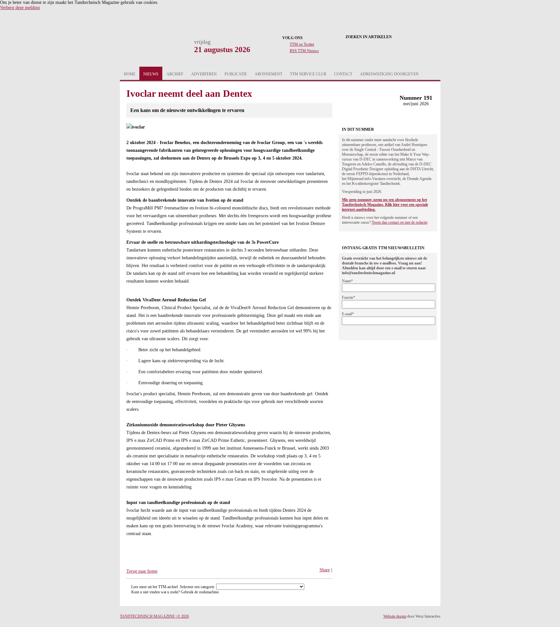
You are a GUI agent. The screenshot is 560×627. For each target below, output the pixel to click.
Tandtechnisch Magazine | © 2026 (154, 616)
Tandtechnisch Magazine (152, 49)
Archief (175, 74)
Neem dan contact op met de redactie (399, 222)
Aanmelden (411, 74)
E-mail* (348, 314)
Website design (394, 616)
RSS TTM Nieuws (304, 51)
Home (129, 74)
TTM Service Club (308, 74)
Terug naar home (142, 571)
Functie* (348, 297)
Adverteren (204, 74)
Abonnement (268, 74)
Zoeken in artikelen (368, 37)
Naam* (347, 281)
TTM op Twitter (302, 44)
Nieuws (150, 74)
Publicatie (236, 74)
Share (325, 569)
